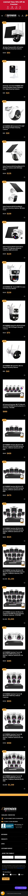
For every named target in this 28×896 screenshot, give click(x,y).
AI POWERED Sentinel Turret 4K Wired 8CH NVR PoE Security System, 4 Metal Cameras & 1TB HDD (13, 654)
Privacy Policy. (4, 869)
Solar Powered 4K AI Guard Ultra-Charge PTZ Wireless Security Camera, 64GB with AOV (13, 248)
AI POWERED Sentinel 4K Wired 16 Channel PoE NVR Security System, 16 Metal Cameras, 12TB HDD (13, 613)
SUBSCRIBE (6, 878)
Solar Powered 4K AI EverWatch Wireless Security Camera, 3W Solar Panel (14, 208)
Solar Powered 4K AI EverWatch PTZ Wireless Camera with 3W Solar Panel (14, 167)
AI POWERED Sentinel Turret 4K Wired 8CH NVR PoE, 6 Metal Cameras (12, 695)
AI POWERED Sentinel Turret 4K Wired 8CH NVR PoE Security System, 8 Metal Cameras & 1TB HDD (13, 736)
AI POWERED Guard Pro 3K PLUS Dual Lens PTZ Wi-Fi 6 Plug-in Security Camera (14, 327)
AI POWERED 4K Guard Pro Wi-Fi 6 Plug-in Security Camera (13, 366)
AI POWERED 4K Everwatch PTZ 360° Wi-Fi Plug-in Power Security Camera (13, 127)
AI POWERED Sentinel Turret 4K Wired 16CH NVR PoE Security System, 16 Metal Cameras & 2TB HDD (13, 778)
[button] (2, 15)
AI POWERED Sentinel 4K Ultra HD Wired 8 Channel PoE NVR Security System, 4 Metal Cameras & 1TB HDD (13, 447)
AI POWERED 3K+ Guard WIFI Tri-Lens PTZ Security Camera (14, 287)
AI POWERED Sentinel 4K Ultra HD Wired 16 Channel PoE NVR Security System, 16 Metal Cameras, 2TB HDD (13, 572)
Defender (12, 893)
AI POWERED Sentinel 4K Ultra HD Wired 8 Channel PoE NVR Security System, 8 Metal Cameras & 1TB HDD (13, 530)
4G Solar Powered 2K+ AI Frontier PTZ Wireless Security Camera (13, 48)
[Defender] (9, 811)
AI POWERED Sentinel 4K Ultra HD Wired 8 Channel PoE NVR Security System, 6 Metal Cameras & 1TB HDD (13, 489)
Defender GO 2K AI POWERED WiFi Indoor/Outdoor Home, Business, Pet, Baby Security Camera (13, 87)
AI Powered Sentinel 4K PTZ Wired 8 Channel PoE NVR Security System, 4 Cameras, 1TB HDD (14, 406)
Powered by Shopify (17, 893)
